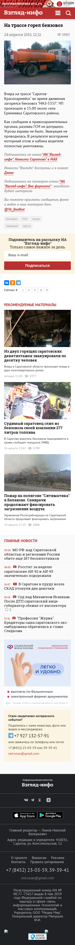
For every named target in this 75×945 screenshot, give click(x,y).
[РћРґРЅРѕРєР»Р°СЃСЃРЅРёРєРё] (12, 282)
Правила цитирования (47, 862)
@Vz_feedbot (14, 209)
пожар (36, 219)
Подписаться (37, 265)
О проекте (19, 857)
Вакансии (39, 857)
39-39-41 (50, 748)
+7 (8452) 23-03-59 (22, 748)
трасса (26, 226)
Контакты (18, 862)
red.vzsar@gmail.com (23, 753)
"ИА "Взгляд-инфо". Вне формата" (34, 183)
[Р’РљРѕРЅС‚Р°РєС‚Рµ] (6, 282)
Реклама (57, 857)
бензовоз (11, 219)
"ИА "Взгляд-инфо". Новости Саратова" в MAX (32, 157)
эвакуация (12, 226)
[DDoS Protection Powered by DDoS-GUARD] (37, 938)
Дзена (9, 172)
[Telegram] (18, 282)
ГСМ (24, 219)
